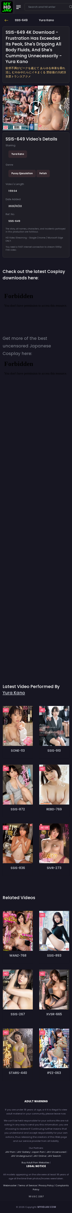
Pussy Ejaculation (22, 173)
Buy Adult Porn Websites (35, 1162)
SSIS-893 (54, 955)
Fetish (43, 173)
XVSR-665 (54, 1014)
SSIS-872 (18, 809)
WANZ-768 (17, 955)
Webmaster (9, 1185)
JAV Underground (21, 1156)
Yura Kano (17, 154)
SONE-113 (18, 750)
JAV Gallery (23, 1152)
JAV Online (39, 1156)
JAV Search (54, 1156)
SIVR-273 (54, 868)
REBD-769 (54, 809)
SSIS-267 (18, 1014)
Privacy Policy (46, 1185)
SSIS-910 (54, 750)
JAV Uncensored (56, 1152)
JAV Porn (10, 1152)
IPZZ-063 (54, 1073)
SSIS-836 (18, 868)
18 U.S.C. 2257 (36, 1196)
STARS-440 (18, 1073)
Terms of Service (27, 1185)
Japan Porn (38, 1152)
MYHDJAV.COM (46, 1207)
